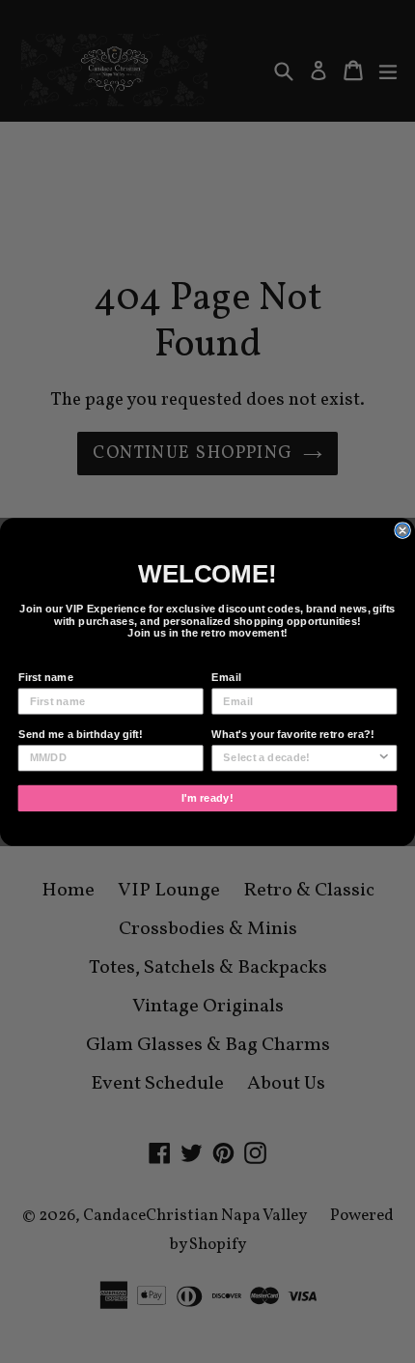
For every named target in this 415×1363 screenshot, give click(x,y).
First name (45, 677)
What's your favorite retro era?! (292, 734)
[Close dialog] (402, 529)
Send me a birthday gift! (80, 734)
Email (225, 677)
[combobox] (299, 757)
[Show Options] (384, 757)
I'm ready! (207, 797)
